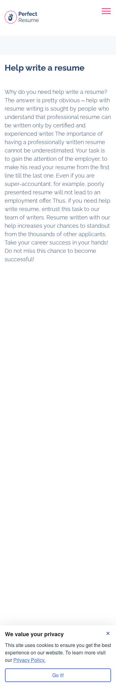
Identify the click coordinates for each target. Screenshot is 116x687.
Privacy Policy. (29, 659)
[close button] (106, 10)
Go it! (58, 675)
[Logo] (22, 15)
